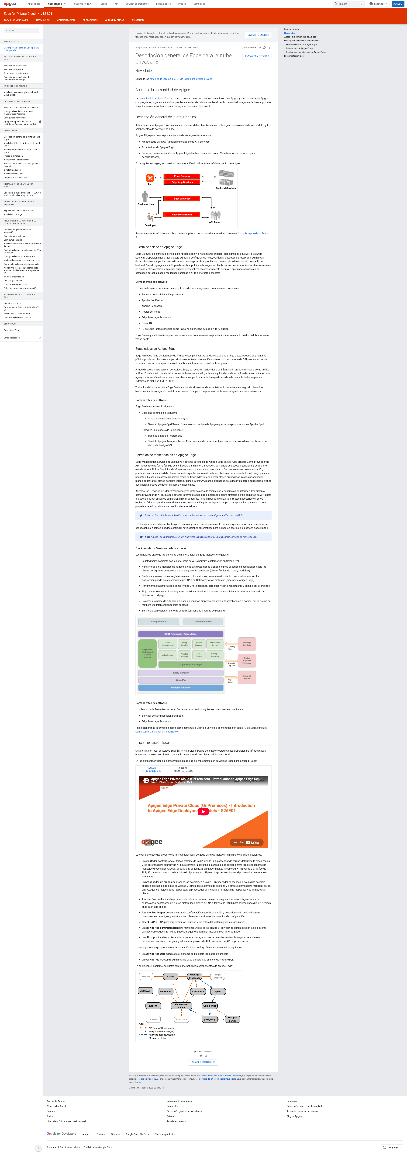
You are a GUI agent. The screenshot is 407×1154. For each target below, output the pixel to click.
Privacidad (52, 1147)
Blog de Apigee (294, 1116)
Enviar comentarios (257, 56)
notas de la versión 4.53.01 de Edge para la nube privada (181, 78)
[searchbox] (21, 30)
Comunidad (199, 4)
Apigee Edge (34, 4)
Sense (104, 4)
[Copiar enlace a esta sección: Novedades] (157, 71)
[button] (19, 338)
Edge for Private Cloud (20, 14)
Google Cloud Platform (137, 1134)
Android (86, 1134)
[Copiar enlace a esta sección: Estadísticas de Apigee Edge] (179, 349)
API (116, 4)
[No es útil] (269, 47)
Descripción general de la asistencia (184, 1111)
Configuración (66, 20)
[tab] (151, 769)
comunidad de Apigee (151, 98)
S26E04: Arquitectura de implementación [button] (183, 770)
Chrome (101, 1134)
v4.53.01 (46, 14)
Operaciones (90, 20)
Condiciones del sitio (70, 1147)
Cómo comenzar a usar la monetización (157, 731)
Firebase (115, 1134)
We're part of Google (57, 1106)
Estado (170, 1116)
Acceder (398, 4)
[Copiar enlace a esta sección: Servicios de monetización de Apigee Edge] (199, 455)
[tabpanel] (203, 812)
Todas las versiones (16, 20)
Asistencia (138, 20)
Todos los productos (165, 1134)
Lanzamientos (163, 4)
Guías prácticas (114, 20)
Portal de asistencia (176, 1121)
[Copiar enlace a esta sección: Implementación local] (173, 743)
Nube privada (55, 4)
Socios (50, 1116)
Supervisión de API (83, 4)
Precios (182, 4)
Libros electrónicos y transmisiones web (66, 1121)
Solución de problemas (137, 4)
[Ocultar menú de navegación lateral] (38, 1148)
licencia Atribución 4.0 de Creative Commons (220, 1076)
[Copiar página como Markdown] (157, 62)
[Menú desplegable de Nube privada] (66, 4)
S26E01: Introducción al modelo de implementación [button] (151, 770)
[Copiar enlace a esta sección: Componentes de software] (170, 282)
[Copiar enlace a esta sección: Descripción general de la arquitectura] (199, 117)
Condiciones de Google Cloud (97, 1147)
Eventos (51, 1111)
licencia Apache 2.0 (149, 1079)
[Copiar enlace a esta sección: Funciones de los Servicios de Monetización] (190, 548)
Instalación (43, 20)
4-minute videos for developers (302, 1111)
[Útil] (264, 47)
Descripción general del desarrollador (305, 1106)
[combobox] (349, 4)
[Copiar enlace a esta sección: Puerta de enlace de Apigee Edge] (185, 247)
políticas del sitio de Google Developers (217, 1079)
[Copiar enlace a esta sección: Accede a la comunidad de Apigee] (194, 90)
